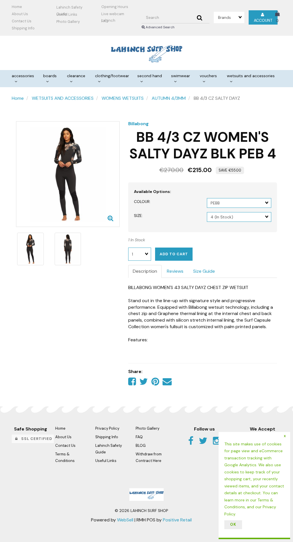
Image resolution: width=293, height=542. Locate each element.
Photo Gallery (68, 21)
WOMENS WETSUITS (123, 98)
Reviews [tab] (175, 271)
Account (263, 17)
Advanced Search (160, 27)
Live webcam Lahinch (112, 14)
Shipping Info (106, 437)
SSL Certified (35, 438)
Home (17, 6)
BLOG (141, 445)
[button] (277, 17)
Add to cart (174, 254)
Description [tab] (145, 271)
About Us (20, 13)
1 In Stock (136, 239)
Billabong (138, 124)
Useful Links (66, 14)
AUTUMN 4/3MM (169, 98)
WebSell (125, 520)
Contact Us (21, 21)
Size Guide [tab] (204, 271)
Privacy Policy (107, 428)
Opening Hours (114, 6)
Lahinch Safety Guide (69, 8)
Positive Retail (177, 520)
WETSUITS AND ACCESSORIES (63, 98)
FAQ (104, 21)
